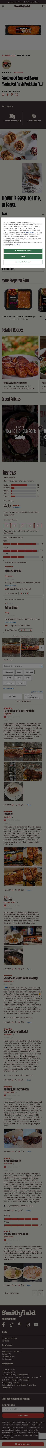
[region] (23, 242)
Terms (17, 245)
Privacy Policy (29, 232)
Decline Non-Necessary (23, 251)
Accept (23, 256)
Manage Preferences (23, 262)
